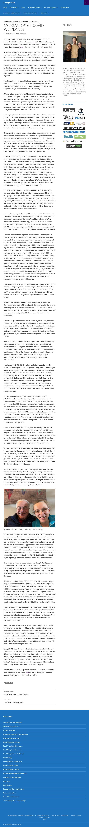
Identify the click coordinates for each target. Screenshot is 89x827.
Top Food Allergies (50, 7)
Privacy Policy (76, 815)
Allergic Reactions (34, 7)
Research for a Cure (10, 793)
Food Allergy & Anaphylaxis (12, 762)
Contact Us (44, 13)
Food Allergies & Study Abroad (13, 754)
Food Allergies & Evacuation (12, 750)
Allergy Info (65, 7)
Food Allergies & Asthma (11, 742)
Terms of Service (44, 817)
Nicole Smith (21, 33)
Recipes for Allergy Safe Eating (13, 789)
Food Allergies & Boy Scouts (12, 746)
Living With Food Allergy (11, 13)
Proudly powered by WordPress (12, 824)
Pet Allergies (7, 785)
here (33, 42)
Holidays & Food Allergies (12, 777)
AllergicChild (9, 2)
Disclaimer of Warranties (59, 815)
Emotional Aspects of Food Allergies (15, 734)
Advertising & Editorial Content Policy (21, 815)
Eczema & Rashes (9, 730)
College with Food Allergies (12, 722)
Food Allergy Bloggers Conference (14, 773)
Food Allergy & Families (11, 769)
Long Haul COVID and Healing (14, 701)
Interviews (6, 781)
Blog (23, 7)
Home (5, 7)
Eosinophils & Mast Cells (30, 21)
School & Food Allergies (11, 797)
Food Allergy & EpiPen (10, 765)
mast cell (9, 682)
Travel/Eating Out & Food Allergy (14, 801)
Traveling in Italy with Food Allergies (16, 693)
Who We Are (13, 7)
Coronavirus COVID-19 (12, 21)
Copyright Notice (43, 815)
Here (28, 672)
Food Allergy (7, 758)
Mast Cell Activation (30, 13)
